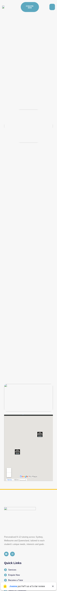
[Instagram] (12, 554)
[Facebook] (6, 554)
